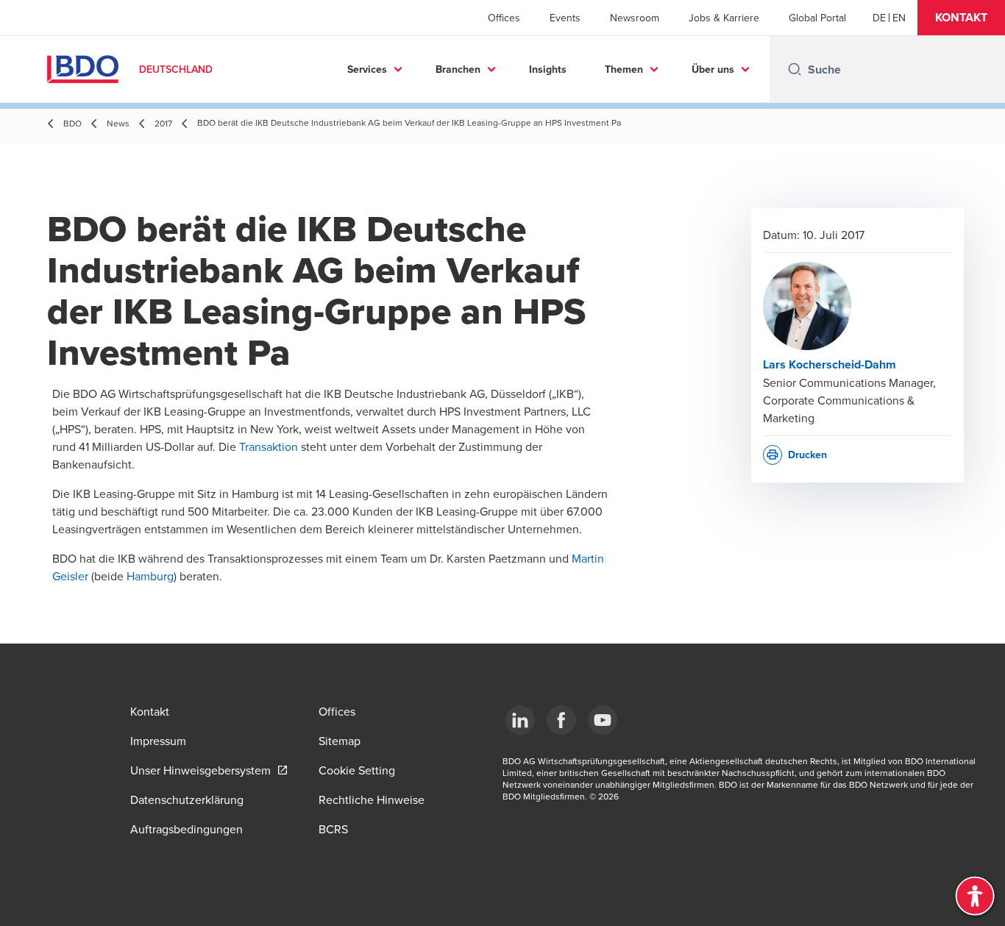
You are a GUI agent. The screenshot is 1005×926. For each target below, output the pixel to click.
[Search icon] (794, 69)
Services (367, 69)
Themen (624, 69)
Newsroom (634, 17)
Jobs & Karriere (724, 17)
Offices (504, 17)
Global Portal (817, 17)
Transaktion (268, 446)
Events (565, 17)
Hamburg (150, 576)
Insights (548, 69)
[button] (961, 17)
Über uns (713, 69)
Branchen (458, 69)
